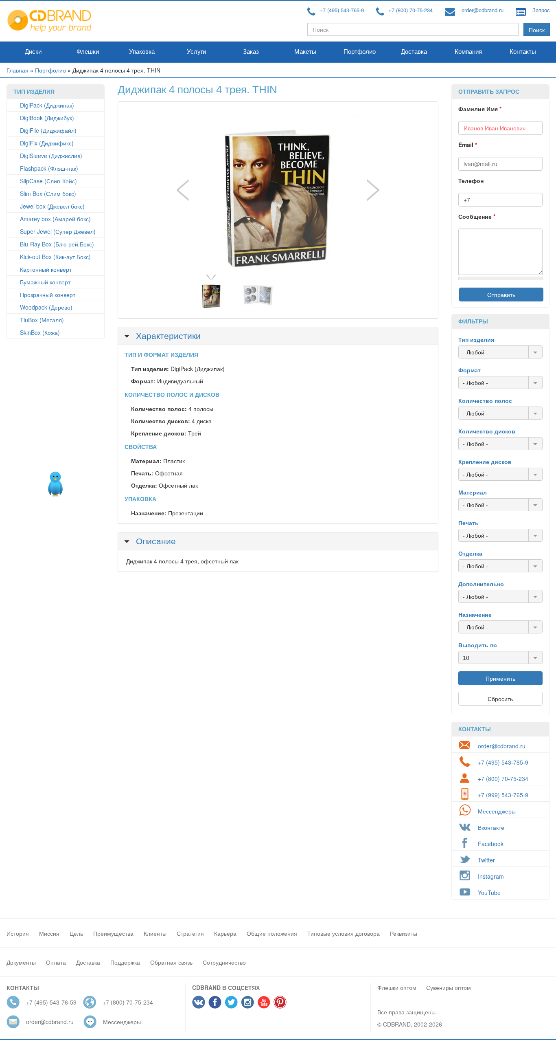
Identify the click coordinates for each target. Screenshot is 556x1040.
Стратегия (190, 933)
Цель (76, 933)
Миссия (49, 933)
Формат (469, 370)
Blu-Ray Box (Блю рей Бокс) (57, 244)
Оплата (56, 962)
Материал (472, 492)
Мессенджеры (497, 811)
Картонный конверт (46, 269)
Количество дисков (486, 431)
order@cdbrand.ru (482, 10)
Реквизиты (403, 933)
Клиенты (155, 933)
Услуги (196, 51)
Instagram (491, 876)
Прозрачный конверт (47, 294)
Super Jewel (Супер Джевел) (58, 231)
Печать (468, 523)
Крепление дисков (485, 461)
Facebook (490, 844)
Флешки (88, 51)
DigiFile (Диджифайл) (48, 130)
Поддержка (125, 962)
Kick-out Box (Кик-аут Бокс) (55, 257)
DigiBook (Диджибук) (47, 118)
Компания (468, 51)
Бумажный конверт (45, 282)
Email (467, 145)
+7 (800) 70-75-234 (410, 10)
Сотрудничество (224, 962)
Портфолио (360, 51)
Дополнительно (481, 584)
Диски (33, 51)
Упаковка (142, 51)
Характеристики (167, 335)
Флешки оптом (396, 987)
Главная (17, 70)
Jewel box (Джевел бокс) (52, 206)
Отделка (470, 553)
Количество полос (485, 400)
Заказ (251, 51)
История (18, 933)
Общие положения (272, 933)
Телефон (471, 180)
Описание (155, 540)
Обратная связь (171, 962)
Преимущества (113, 933)
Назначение (475, 614)
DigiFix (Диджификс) (47, 143)
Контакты (523, 51)
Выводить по (477, 645)
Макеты (305, 51)
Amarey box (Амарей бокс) (55, 219)
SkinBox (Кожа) (40, 332)
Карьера (225, 933)
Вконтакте (491, 827)
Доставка (414, 51)
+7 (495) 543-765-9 (342, 10)
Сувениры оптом (448, 987)
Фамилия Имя (479, 109)
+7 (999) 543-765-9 (503, 795)
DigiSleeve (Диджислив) (51, 156)
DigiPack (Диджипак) (47, 105)
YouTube (489, 892)
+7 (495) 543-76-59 (51, 1002)
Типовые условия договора (343, 933)
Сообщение (476, 216)
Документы (21, 962)
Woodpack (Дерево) (46, 307)
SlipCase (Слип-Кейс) (48, 181)
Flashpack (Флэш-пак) (49, 168)
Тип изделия (476, 339)
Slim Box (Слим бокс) (48, 193)
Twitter (486, 860)
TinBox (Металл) (42, 320)
